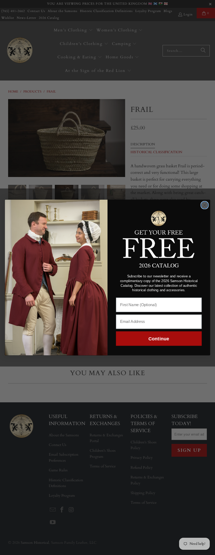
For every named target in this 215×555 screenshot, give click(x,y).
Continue (158, 338)
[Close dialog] (204, 205)
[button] (159, 233)
